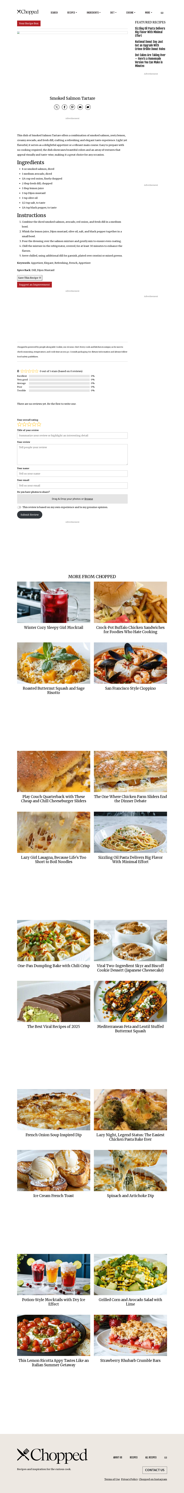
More (147, 12)
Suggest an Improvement (34, 284)
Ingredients (93, 12)
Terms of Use (112, 1479)
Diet (112, 12)
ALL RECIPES (151, 1457)
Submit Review (30, 514)
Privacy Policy (129, 1479)
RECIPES (134, 1457)
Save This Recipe (28, 277)
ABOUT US (117, 1457)
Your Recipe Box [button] (29, 23)
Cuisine (129, 12)
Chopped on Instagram (153, 1479)
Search (54, 12)
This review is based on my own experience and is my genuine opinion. (65, 507)
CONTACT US (154, 1470)
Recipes (71, 12)
